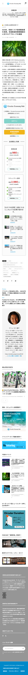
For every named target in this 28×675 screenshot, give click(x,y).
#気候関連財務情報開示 (7, 276)
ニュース (8, 12)
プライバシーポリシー (14, 671)
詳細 (5, 624)
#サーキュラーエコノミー (19, 268)
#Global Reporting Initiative (9, 264)
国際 (12, 12)
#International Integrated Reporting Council (12, 266)
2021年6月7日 (11, 37)
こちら (17, 136)
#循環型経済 (5, 274)
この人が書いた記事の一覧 (14, 356)
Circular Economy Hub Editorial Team (9, 396)
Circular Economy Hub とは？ (11, 668)
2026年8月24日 (17, 468)
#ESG (21, 262)
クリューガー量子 (5, 37)
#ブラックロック (14, 270)
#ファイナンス (5, 270)
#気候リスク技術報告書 (14, 274)
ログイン (14, 121)
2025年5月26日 (20, 396)
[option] (14, 384)
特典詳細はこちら (14, 169)
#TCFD (10, 268)
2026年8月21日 (16, 480)
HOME (3, 12)
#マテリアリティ (6, 272)
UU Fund (15, 612)
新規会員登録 (14, 132)
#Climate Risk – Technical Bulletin (10, 262)
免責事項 (23, 671)
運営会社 (5, 671)
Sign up (23, 648)
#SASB (4, 268)
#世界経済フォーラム (15, 272)
